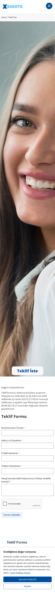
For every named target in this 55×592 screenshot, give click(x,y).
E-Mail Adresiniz (9, 453)
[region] (27, 569)
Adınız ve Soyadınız (11, 440)
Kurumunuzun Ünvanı (12, 427)
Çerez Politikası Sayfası (20, 573)
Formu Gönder (12, 514)
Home (3, 17)
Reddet (27, 586)
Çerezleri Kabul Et (27, 579)
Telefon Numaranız (11, 466)
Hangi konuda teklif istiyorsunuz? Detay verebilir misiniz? (26, 480)
